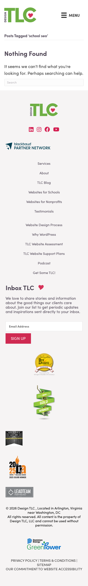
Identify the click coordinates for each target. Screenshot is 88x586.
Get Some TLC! (44, 272)
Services (44, 163)
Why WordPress (44, 234)
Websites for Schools (44, 192)
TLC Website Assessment (44, 244)
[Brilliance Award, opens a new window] (17, 466)
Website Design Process (44, 225)
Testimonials (44, 211)
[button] (18, 338)
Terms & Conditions (58, 560)
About (44, 173)
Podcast (44, 263)
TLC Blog (44, 182)
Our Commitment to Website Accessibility (44, 569)
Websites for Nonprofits (44, 201)
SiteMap (44, 564)
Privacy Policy (24, 560)
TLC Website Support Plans (44, 253)
